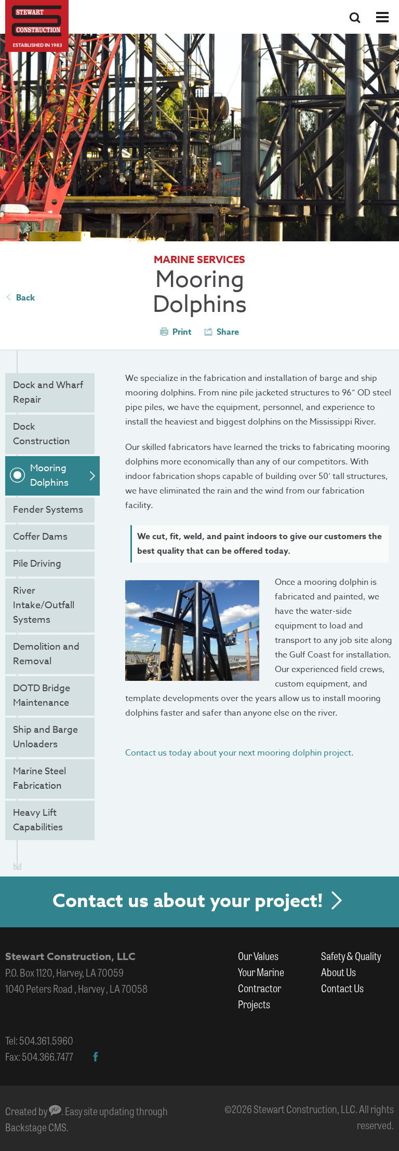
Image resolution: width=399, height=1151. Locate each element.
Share (228, 332)
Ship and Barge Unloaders (45, 737)
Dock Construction (41, 434)
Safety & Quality (351, 955)
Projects (254, 1003)
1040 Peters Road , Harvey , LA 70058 (76, 988)
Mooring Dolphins (49, 475)
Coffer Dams (40, 537)
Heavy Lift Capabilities (38, 820)
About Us (338, 971)
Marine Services (199, 259)
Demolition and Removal (46, 654)
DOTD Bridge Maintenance (41, 695)
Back (25, 298)
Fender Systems (48, 510)
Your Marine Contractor (261, 979)
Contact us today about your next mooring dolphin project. (239, 753)
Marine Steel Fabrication (39, 778)
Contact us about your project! (187, 901)
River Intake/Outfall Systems (43, 605)
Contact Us (342, 987)
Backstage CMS (35, 1126)
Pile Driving (37, 564)
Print (182, 332)
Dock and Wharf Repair (48, 392)
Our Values (258, 955)
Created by (27, 1110)
